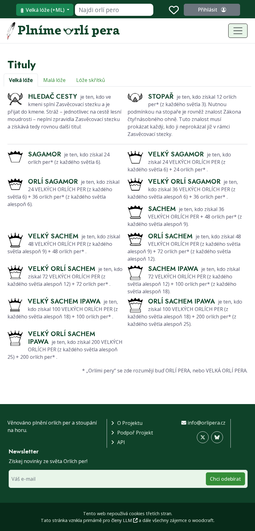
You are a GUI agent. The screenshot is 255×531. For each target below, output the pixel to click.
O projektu (129, 423)
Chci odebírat (225, 478)
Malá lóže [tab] (54, 80)
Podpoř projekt (135, 432)
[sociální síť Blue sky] (217, 437)
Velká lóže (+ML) (45, 10)
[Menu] (238, 31)
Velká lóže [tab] (21, 80)
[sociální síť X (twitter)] (203, 437)
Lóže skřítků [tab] (90, 80)
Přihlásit (208, 9)
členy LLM (122, 520)
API (121, 442)
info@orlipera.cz (206, 422)
